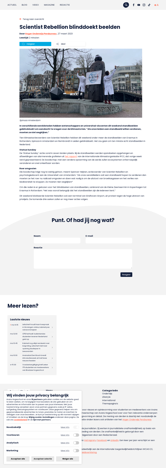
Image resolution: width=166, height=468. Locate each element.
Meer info (65, 427)
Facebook (102, 440)
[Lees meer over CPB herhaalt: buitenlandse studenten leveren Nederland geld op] (32, 336)
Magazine (49, 4)
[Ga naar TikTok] (149, 5)
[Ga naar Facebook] (133, 5)
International (108, 400)
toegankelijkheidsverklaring (83, 452)
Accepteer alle (18, 459)
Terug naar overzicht (33, 19)
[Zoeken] (126, 5)
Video (35, 4)
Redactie (65, 4)
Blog (24, 4)
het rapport (71, 156)
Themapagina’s (110, 403)
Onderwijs (107, 393)
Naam (37, 235)
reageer (31, 43)
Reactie (38, 247)
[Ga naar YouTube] (138, 5)
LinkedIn (114, 440)
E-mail (89, 235)
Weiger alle (67, 459)
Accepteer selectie (43, 459)
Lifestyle (106, 396)
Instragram (90, 440)
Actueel (12, 4)
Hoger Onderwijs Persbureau (41, 33)
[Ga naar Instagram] (144, 5)
